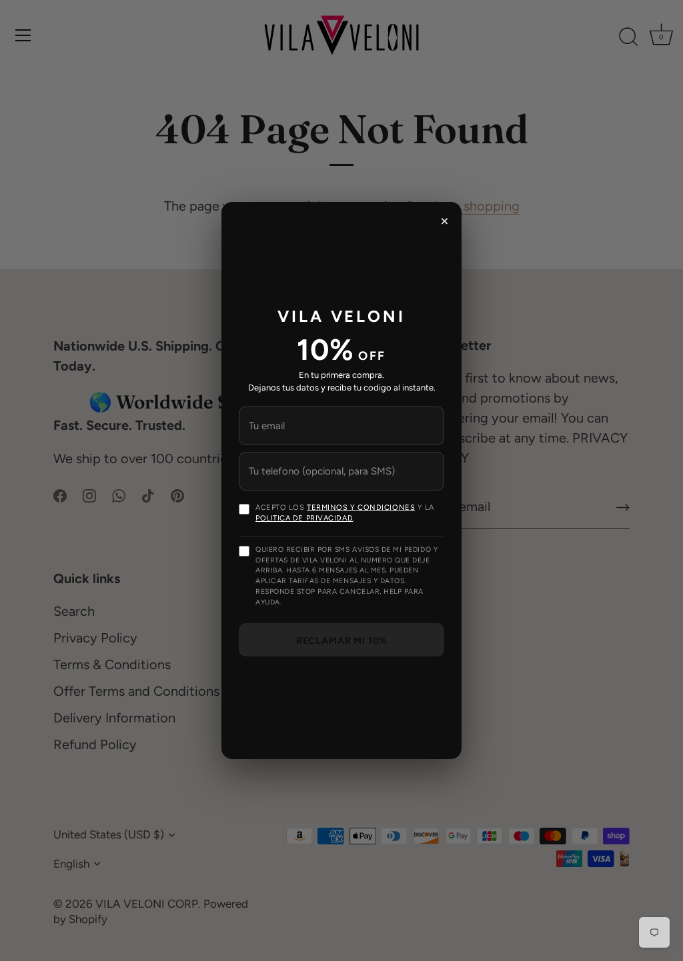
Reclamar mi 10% (342, 640)
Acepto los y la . (344, 512)
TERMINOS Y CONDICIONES (361, 507)
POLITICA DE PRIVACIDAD (304, 518)
